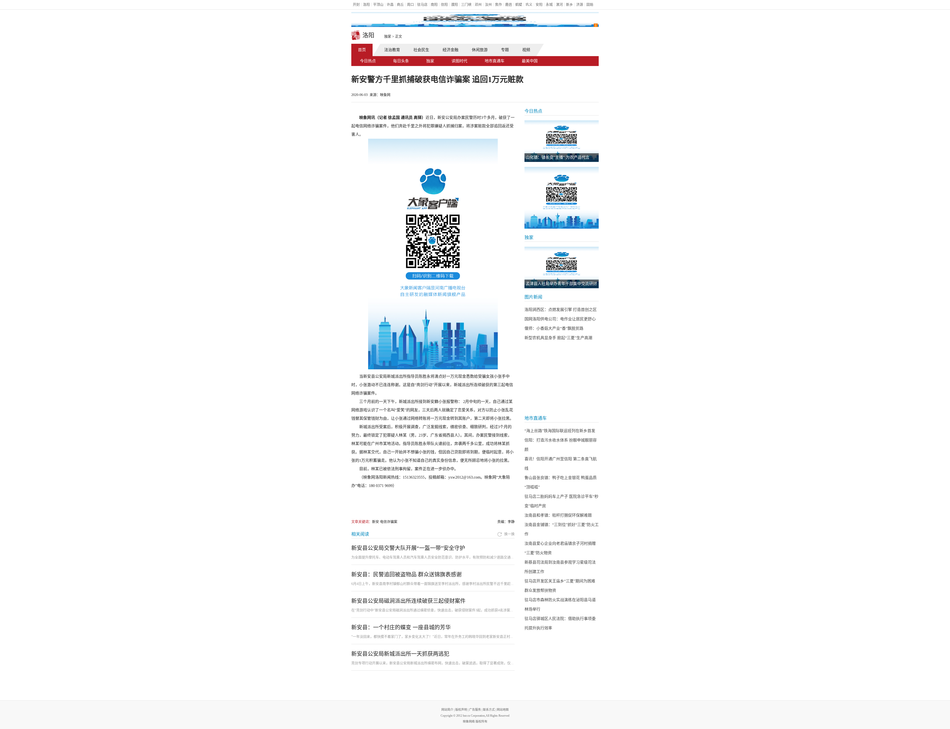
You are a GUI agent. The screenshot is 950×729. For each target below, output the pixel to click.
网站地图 (503, 709)
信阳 (444, 4)
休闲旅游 (480, 50)
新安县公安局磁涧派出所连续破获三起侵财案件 (408, 601)
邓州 (478, 4)
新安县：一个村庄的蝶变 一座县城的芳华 (401, 627)
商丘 (400, 4)
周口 (410, 4)
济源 (579, 4)
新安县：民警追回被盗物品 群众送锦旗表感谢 (406, 574)
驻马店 (422, 4)
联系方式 (489, 709)
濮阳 (454, 4)
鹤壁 (518, 4)
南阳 (434, 4)
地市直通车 (494, 61)
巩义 (528, 4)
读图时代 (459, 61)
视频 (526, 50)
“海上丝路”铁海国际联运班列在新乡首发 (559, 431)
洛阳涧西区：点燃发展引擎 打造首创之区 (560, 310)
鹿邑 (508, 4)
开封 (356, 4)
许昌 (390, 4)
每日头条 (401, 61)
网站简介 (447, 709)
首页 (362, 50)
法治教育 (392, 50)
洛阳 (366, 4)
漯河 (559, 4)
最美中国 (530, 61)
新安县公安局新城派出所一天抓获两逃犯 (400, 654)
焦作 (498, 4)
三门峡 (466, 4)
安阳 (539, 4)
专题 (505, 50)
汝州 (488, 4)
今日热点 (368, 61)
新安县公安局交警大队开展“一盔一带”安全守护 (408, 548)
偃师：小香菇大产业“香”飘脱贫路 (553, 328)
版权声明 (461, 709)
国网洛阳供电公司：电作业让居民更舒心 (560, 319)
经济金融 (450, 50)
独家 (387, 36)
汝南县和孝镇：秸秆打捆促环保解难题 (558, 515)
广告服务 (475, 709)
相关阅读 (360, 534)
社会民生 (421, 50)
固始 (589, 4)
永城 (549, 4)
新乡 (569, 4)
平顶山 (378, 4)
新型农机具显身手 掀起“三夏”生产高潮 (558, 338)
